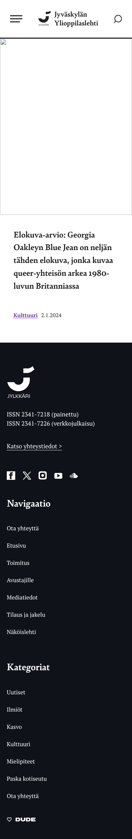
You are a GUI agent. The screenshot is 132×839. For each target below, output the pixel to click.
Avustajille (20, 580)
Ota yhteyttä (23, 528)
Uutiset (16, 692)
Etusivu (16, 545)
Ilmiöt (14, 709)
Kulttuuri (26, 315)
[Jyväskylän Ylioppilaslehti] (21, 396)
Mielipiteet (21, 761)
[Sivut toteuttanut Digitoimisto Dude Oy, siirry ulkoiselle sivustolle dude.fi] (21, 821)
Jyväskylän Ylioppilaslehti (76, 19)
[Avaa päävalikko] (16, 18)
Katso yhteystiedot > (34, 446)
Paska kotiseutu (27, 778)
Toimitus (18, 563)
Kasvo (14, 727)
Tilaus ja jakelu (26, 614)
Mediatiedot (22, 597)
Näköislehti (21, 632)
